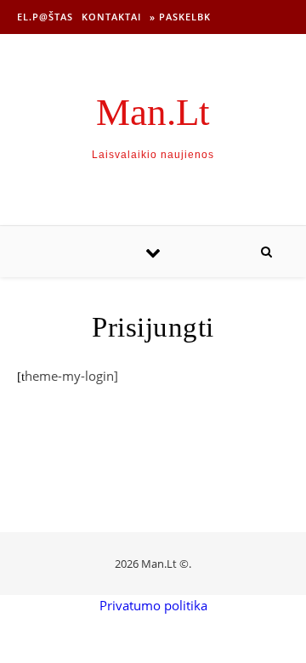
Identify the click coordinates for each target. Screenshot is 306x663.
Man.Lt (153, 113)
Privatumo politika (153, 605)
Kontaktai (111, 16)
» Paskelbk (180, 16)
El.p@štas (45, 16)
